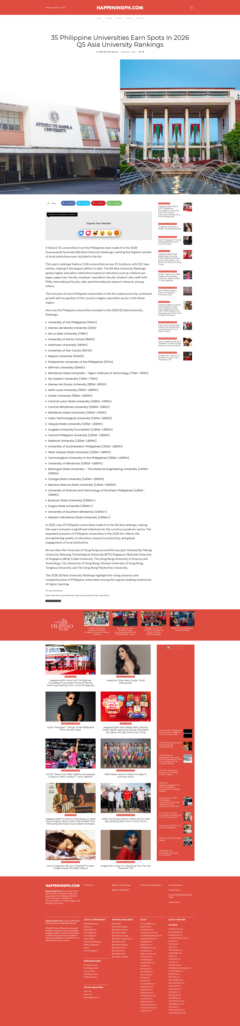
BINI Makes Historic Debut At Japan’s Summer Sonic (167, 292)
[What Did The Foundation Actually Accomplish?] (188, 854)
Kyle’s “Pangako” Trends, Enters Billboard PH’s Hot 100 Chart (169, 242)
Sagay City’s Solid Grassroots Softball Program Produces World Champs (96, 631)
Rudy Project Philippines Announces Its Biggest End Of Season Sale (170, 732)
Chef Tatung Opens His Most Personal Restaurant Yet (170, 744)
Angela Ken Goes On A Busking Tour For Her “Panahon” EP (169, 357)
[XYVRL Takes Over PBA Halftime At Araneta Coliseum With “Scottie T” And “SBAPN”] (187, 275)
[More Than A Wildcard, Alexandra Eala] (182, 618)
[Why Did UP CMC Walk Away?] (188, 841)
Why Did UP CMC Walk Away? (170, 839)
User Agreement (176, 885)
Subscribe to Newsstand (150, 885)
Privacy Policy (174, 890)
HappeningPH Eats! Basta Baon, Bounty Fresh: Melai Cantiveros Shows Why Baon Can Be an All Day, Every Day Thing (169, 259)
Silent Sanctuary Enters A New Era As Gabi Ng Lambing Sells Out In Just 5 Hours (169, 328)
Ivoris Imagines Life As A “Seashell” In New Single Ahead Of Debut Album (169, 343)
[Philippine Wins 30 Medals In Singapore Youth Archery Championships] (153, 618)
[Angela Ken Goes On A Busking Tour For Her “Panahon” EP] (187, 356)
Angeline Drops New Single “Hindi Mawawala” (169, 228)
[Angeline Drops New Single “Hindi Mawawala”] (187, 227)
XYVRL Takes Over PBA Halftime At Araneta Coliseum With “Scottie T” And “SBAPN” (169, 277)
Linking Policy (174, 902)
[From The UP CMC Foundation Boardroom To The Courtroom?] (188, 816)
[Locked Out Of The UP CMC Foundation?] (188, 829)
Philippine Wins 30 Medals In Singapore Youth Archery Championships (153, 631)
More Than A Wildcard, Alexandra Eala (182, 629)
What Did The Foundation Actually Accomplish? (168, 853)
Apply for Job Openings (121, 885)
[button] (191, 7)
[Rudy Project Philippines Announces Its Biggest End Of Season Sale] (188, 733)
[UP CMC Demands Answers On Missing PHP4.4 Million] (188, 773)
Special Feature (164, 203)
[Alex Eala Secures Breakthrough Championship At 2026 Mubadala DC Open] (125, 618)
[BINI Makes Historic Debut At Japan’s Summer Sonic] (187, 291)
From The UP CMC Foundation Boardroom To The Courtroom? (170, 815)
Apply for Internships (120, 890)
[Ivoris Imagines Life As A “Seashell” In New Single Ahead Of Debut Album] (187, 342)
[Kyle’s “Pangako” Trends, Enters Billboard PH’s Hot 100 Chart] (187, 240)
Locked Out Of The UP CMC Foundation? (170, 826)
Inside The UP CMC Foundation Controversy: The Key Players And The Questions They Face (169, 802)
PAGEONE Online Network (108, 52)
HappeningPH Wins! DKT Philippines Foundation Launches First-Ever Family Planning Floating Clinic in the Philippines (169, 211)
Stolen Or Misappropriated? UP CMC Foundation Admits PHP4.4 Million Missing (169, 787)
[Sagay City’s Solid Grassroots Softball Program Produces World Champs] (96, 618)
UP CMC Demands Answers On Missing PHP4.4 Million (168, 772)
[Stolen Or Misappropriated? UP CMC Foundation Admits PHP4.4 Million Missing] (188, 786)
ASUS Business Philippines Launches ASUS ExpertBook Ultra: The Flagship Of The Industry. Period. (170, 759)
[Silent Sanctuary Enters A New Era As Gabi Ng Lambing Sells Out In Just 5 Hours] (187, 325)
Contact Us (88, 885)
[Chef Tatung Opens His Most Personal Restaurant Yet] (188, 746)
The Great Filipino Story (53, 601)
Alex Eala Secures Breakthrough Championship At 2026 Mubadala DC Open (125, 631)
